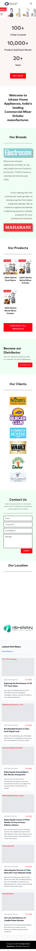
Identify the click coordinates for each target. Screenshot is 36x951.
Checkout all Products (18, 327)
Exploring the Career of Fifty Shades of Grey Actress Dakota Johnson (17, 822)
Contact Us (25, 365)
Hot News (28, 679)
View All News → (8, 651)
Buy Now (18, 76)
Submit (26, 551)
